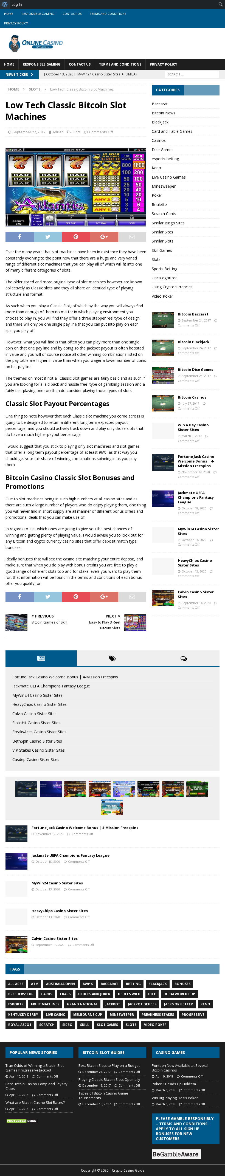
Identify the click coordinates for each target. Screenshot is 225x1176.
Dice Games (162, 149)
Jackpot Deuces (142, 1004)
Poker (157, 195)
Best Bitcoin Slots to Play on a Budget (109, 1065)
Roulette (159, 204)
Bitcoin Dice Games (195, 369)
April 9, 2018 (164, 1076)
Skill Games (162, 250)
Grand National (82, 1004)
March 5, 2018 (166, 1090)
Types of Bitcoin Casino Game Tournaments (103, 1095)
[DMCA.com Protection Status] (21, 1121)
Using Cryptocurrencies (172, 286)
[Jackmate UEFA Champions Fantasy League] (163, 498)
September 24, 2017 (196, 320)
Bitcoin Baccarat (193, 314)
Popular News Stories (33, 1052)
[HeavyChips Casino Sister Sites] (163, 566)
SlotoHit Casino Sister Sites (36, 722)
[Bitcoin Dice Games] (163, 375)
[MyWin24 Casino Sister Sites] (163, 535)
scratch (47, 1024)
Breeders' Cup (20, 994)
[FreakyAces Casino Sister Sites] (124, 789)
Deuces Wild (129, 994)
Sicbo (67, 1024)
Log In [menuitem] (17, 4)
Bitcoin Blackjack (193, 341)
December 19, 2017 (96, 1085)
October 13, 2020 (194, 540)
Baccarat (160, 103)
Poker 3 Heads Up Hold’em (174, 1083)
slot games (107, 1024)
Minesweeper (164, 186)
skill (84, 1024)
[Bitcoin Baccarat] (163, 320)
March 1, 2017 (192, 436)
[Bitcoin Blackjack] (163, 348)
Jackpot (112, 1004)
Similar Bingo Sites (168, 222)
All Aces (15, 984)
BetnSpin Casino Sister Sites (37, 741)
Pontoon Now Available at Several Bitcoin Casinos (180, 1068)
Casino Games (170, 1052)
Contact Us (72, 14)
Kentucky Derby (23, 1014)
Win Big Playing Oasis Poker (175, 1097)
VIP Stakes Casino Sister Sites (38, 750)
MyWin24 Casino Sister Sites (198, 531)
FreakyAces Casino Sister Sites (39, 731)
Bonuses (182, 984)
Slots (76, 131)
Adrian (58, 131)
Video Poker (162, 296)
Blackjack (160, 122)
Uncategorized (165, 277)
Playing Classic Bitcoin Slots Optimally (109, 1079)
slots (131, 1024)
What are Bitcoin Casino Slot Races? (35, 1102)
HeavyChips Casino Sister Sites (195, 563)
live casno (56, 1014)
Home (8, 14)
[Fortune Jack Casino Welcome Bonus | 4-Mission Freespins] (163, 462)
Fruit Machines (45, 1004)
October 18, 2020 (194, 508)
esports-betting (165, 158)
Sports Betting (164, 268)
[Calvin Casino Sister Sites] (163, 598)
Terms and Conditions (108, 14)
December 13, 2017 (96, 1104)
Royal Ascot (20, 1024)
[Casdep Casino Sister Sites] (197, 789)
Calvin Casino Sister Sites (196, 594)
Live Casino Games (169, 177)
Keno (156, 167)
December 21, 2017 (96, 1072)
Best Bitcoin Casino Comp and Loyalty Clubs (36, 1086)
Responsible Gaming (37, 14)
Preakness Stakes (158, 1014)
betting (133, 984)
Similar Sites (162, 232)
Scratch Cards (164, 213)
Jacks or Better (178, 1004)
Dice (152, 994)
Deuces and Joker (94, 994)
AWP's (88, 984)
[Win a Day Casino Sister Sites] (163, 431)
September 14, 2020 (196, 603)
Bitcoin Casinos (192, 397)
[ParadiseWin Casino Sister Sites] (112, 807)
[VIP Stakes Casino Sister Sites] (173, 789)
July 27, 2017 (190, 403)
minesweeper (122, 1014)
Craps (65, 994)
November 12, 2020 (196, 472)
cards (46, 994)
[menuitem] (5, 4)
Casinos (159, 140)
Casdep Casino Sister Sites (35, 759)
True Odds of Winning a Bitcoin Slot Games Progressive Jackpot (34, 1068)
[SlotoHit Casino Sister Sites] (100, 789)
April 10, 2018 (19, 1076)
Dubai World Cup (179, 994)
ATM (34, 984)
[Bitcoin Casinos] (163, 403)
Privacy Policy (16, 23)
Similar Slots (162, 241)
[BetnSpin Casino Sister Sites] (148, 789)
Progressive (193, 1014)
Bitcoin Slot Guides (104, 1052)
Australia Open (60, 984)
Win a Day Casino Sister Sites (193, 427)
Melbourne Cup (87, 1014)
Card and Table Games (172, 131)
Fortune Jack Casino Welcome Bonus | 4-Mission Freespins (196, 461)
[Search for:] (192, 74)
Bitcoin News (163, 112)
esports (15, 1004)
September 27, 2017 (29, 131)
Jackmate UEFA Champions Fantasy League (196, 497)
